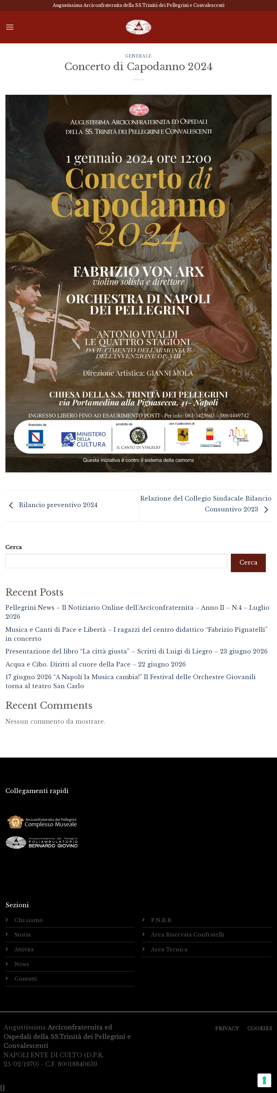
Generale (138, 56)
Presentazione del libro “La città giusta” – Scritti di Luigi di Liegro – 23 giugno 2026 (136, 651)
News (21, 964)
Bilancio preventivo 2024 (57, 505)
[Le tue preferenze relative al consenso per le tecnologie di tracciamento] (264, 1080)
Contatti (25, 979)
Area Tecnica (169, 949)
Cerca (13, 547)
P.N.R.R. (162, 920)
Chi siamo (28, 920)
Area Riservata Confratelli (187, 934)
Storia (22, 934)
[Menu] (9, 27)
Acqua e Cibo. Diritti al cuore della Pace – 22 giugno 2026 (95, 664)
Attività (24, 949)
